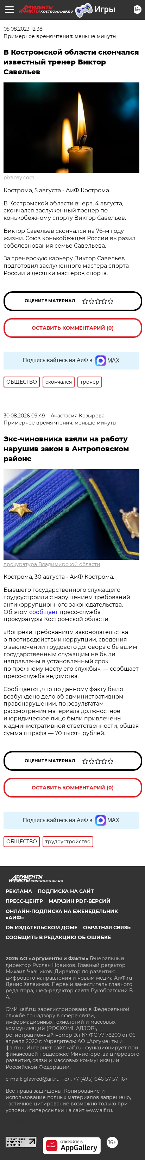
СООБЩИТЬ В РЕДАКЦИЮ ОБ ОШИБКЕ (58, 937)
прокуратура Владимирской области (52, 564)
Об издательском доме (41, 927)
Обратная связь (107, 927)
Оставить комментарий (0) (73, 328)
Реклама (19, 891)
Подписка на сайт (66, 891)
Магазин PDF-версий (80, 901)
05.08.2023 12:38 (23, 29)
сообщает (44, 612)
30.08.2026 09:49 (24, 415)
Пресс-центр (24, 901)
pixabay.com (19, 177)
